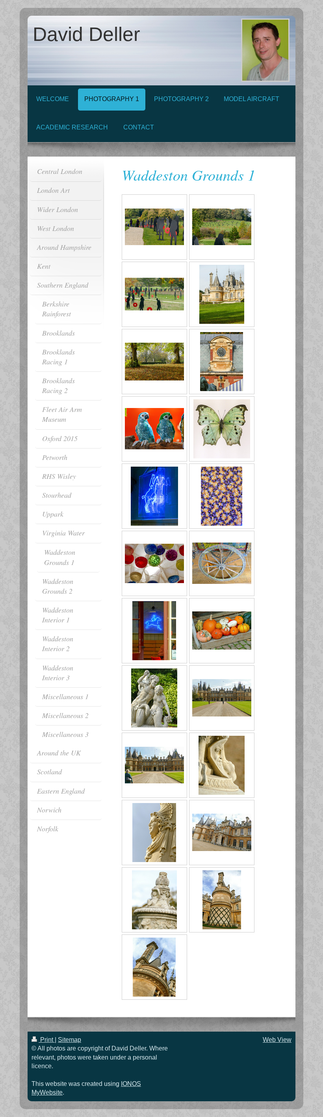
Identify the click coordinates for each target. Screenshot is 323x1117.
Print (47, 1039)
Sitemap (69, 1039)
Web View (277, 1039)
